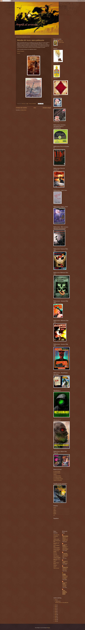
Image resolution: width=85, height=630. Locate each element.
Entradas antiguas (47, 107)
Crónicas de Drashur (64, 583)
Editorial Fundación (20, 51)
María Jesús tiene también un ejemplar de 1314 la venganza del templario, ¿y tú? (65, 539)
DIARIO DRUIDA (65, 536)
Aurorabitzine (55, 536)
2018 (56, 606)
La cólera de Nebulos (64, 545)
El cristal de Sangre (56, 471)
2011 (56, 617)
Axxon (54, 537)
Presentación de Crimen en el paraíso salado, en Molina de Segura (65, 548)
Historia (54, 507)
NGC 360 (55, 553)
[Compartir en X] (40, 103)
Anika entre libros (56, 534)
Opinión (54, 510)
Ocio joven (55, 554)
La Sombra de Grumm (64, 562)
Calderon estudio (56, 539)
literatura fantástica (56, 549)
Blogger (48, 627)
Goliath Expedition (56, 547)
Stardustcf (55, 565)
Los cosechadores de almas (58, 478)
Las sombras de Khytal (57, 477)
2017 (56, 608)
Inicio (35, 107)
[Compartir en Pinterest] (42, 103)
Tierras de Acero (56, 568)
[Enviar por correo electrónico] (38, 103)
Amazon (18, 53)
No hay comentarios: (32, 103)
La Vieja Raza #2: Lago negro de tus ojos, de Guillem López (65, 556)
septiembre (58, 601)
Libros (54, 509)
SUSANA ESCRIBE (64, 574)
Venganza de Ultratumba (57, 480)
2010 (56, 619)
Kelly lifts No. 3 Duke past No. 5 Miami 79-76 (64, 569)
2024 (56, 599)
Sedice (54, 561)
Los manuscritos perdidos (56, 551)
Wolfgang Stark (65, 567)
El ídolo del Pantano (56, 472)
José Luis (61, 40)
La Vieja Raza (64, 553)
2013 (56, 614)
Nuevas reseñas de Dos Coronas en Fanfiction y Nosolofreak (65, 577)
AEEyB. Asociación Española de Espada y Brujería (64, 592)
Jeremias (55, 474)
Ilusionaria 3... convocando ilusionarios (64, 585)
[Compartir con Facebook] (41, 103)
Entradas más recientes (21, 107)
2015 (56, 611)
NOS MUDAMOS (65, 563)
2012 (56, 616)
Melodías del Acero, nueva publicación (30, 40)
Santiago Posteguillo (56, 557)
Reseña (54, 513)
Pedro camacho (56, 556)
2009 (56, 621)
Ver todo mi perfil (61, 42)
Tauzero (54, 566)
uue (54, 515)
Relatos (54, 512)
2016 (56, 609)
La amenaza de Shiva (57, 475)
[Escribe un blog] (39, 103)
